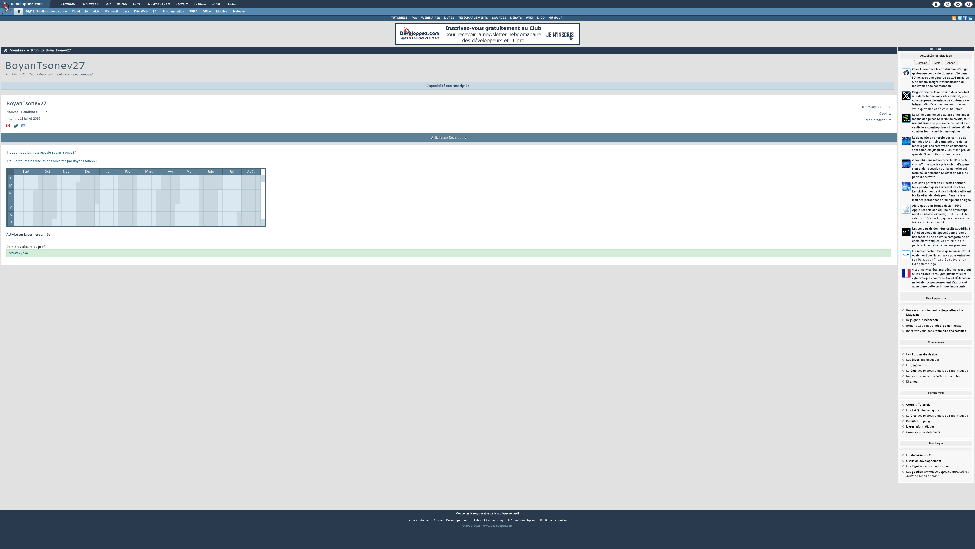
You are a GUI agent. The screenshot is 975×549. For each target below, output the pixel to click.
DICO (541, 18)
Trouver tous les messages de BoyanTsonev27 (41, 153)
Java (126, 11)
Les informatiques (923, 360)
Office (207, 11)
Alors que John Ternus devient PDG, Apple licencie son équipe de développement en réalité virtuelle (941, 214)
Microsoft (111, 11)
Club (231, 4)
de (923, 461)
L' (912, 382)
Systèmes (239, 11)
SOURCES (499, 18)
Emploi (181, 4)
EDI (155, 11)
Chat (137, 4)
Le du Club (920, 455)
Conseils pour (923, 432)
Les (921, 354)
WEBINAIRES (430, 18)
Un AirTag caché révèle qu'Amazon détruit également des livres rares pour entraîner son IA (941, 258)
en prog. (918, 421)
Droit (217, 4)
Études (199, 4)
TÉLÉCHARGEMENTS (473, 18)
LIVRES (449, 18)
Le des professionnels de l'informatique (937, 371)
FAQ (107, 4)
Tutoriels (89, 4)
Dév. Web (141, 11)
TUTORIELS (399, 18)
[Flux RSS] (954, 18)
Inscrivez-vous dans (936, 331)
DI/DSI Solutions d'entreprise (46, 11)
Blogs (121, 4)
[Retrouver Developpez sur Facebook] (965, 18)
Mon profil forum (878, 120)
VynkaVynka (18, 253)
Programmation (173, 11)
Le (911, 365)
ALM (96, 11)
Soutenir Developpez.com (451, 520)
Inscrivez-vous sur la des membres (934, 376)
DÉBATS (516, 18)
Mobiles (221, 11)
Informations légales (521, 520)
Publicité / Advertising (488, 520)
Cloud (76, 11)
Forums (68, 4)
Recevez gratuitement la (931, 310)
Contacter (462, 513)
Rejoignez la (922, 320)
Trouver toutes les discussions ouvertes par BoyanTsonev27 (51, 161)
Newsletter (158, 4)
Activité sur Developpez (449, 138)
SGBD (193, 11)
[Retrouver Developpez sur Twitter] (960, 18)
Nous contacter (418, 520)
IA (86, 11)
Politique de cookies (553, 520)
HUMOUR (556, 18)
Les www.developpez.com (928, 466)
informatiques (920, 427)
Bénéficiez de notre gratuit (934, 326)
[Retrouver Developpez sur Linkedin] (970, 18)
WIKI (529, 18)
